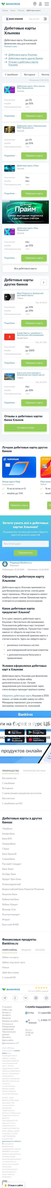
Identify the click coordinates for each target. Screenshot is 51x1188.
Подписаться (25, 553)
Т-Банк (20, 298)
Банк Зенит (8, 869)
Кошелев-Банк (9, 894)
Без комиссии (9, 778)
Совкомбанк (8, 859)
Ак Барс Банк (9, 874)
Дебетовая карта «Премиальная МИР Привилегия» (31, 127)
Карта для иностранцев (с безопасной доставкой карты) (30, 374)
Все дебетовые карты (25, 268)
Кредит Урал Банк (11, 879)
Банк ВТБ (7, 839)
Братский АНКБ (10, 925)
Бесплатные (8, 798)
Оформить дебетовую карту (17, 696)
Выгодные (29, 74)
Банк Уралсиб (9, 854)
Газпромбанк (8, 844)
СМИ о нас (7, 1010)
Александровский (11, 884)
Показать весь (10, 47)
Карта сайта (7, 1040)
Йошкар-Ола (9, 909)
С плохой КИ (9, 977)
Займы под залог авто (13, 962)
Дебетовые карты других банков (25, 58)
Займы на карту (10, 957)
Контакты (6, 1037)
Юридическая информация (8, 1028)
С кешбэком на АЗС (12, 803)
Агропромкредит (11, 914)
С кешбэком (11, 74)
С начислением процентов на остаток (21, 793)
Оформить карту (34, 116)
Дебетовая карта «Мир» (28, 166)
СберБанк (7, 829)
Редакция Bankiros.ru (21, 563)
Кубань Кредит (10, 904)
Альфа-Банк (22, 338)
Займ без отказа (10, 972)
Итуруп (6, 919)
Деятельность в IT (10, 1043)
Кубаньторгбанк (10, 899)
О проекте (7, 1007)
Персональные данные (9, 1033)
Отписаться (7, 1024)
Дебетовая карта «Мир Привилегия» (27, 229)
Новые (5, 967)
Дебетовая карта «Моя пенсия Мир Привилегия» (31, 87)
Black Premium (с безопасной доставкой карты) (30, 294)
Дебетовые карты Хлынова (22, 55)
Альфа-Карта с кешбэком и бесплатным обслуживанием (30, 334)
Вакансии (6, 1018)
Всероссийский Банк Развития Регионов (23, 889)
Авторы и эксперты (6, 1014)
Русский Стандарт (11, 864)
